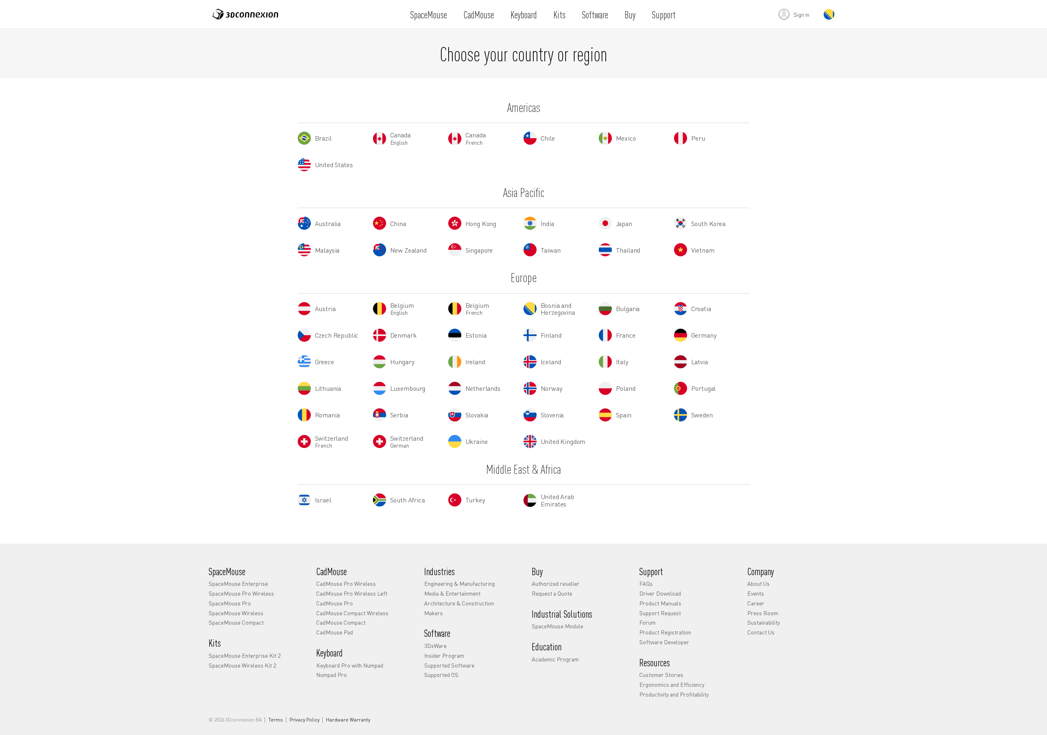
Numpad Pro (331, 674)
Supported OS (441, 674)
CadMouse (478, 14)
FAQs (646, 583)
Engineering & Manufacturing (459, 583)
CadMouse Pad (334, 632)
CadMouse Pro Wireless (346, 583)
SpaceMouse (428, 14)
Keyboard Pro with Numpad (349, 665)
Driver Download (660, 593)
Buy (630, 14)
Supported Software (449, 665)
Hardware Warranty (348, 720)
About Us (758, 583)
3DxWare (435, 645)
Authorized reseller (556, 583)
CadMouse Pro (334, 603)
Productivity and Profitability (674, 694)
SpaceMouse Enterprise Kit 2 (245, 655)
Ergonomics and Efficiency (671, 684)
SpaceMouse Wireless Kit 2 (242, 665)
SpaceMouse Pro (230, 603)
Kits (559, 14)
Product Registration (665, 632)
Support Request (660, 612)
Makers (433, 612)
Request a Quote (552, 593)
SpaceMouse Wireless (236, 612)
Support (664, 14)
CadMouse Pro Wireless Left (351, 593)
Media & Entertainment (452, 593)
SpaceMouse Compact (236, 622)
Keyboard (523, 14)
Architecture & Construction (459, 603)
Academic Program (555, 659)
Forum (647, 622)
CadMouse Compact (341, 622)
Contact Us (761, 632)
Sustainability (763, 622)
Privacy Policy (304, 720)
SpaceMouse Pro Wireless (241, 593)
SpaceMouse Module (557, 626)
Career (755, 603)
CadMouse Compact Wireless (352, 612)
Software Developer (664, 641)
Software (595, 14)
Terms (275, 720)
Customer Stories (661, 674)
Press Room (762, 612)
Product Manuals (660, 603)
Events (755, 593)
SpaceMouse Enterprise (238, 583)
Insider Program (444, 655)
